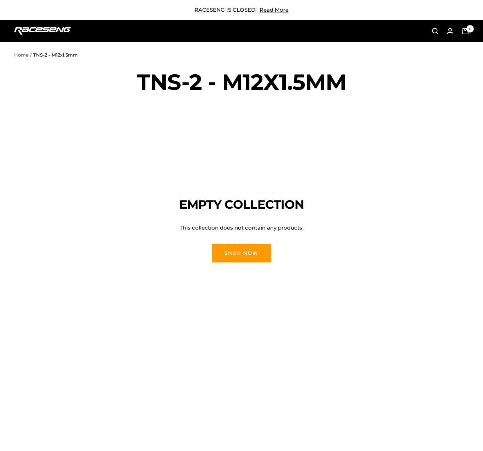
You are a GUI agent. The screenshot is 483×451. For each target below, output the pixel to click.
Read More (274, 9)
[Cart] (465, 31)
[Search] (435, 31)
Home (21, 55)
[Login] (450, 31)
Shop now (241, 253)
